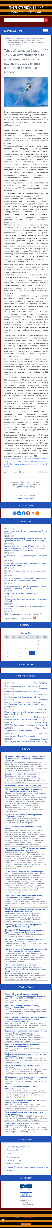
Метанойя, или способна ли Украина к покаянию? (24, 742)
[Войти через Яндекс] (28, 513)
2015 (14, 38)
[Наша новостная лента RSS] (34, 618)
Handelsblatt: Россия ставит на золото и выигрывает (25, 571)
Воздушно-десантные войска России (19, 731)
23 (28, 38)
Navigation (13, 31)
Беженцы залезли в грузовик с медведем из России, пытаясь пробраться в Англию (25, 587)
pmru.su (27, 1217)
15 (26, 649)
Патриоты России (14, 1160)
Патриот (10, 1154)
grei (15, 472)
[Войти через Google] (33, 513)
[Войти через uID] (15, 513)
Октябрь (21, 38)
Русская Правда (13, 1164)
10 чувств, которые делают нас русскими (21, 686)
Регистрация (23, 487)
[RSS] (3, 1222)
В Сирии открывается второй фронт (18, 594)
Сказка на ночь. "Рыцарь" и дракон (18, 736)
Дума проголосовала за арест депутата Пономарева (25, 556)
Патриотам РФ (12, 1150)
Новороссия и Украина (38, 739)
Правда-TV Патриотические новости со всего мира (27, 1167)
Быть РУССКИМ (40, 683)
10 (38, 645)
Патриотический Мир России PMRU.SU (26, 9)
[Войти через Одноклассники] (37, 513)
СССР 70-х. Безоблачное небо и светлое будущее (24, 725)
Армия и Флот (41, 728)
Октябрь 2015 (26, 633)
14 (20, 649)
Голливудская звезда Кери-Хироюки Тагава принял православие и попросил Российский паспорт (25, 540)
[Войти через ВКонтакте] (19, 513)
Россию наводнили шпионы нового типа (20, 691)
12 (7, 649)
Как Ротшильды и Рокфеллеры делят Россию (22, 697)
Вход (32, 487)
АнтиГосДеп (42, 689)
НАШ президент (40, 717)
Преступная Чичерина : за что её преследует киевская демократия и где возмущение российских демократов (25, 704)
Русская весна (13, 1157)
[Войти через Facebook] (24, 513)
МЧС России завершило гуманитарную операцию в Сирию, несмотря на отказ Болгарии (25, 579)
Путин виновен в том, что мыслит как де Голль (23, 720)
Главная (7, 38)
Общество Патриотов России (18, 1147)
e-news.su (11, 1170)
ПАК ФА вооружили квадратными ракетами (21, 614)
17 (38, 649)
